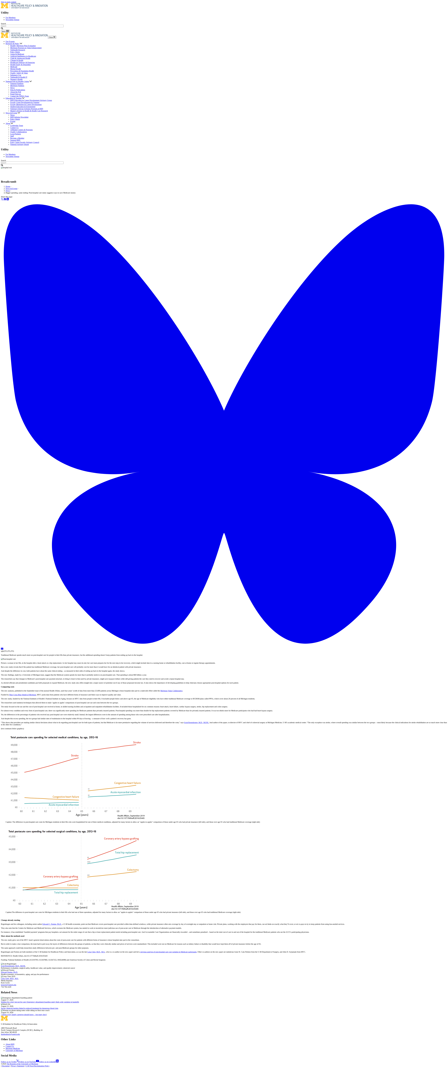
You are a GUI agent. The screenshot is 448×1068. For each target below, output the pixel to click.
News (12, 88)
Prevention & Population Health (22, 71)
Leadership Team (16, 126)
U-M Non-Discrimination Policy (37, 1066)
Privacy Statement (17, 1066)
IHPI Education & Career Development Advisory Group (31, 100)
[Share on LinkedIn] (8, 200)
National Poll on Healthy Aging (17, 81)
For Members (11, 18)
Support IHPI (15, 140)
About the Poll (15, 92)
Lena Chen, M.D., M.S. (96, 952)
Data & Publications (17, 90)
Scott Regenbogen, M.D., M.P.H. (196, 723)
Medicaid (13, 67)
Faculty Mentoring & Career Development (26, 105)
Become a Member (17, 138)
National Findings (16, 84)
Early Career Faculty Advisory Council (24, 142)
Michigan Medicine (13, 1048)
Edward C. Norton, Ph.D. (51, 924)
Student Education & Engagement (22, 107)
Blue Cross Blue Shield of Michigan (22, 695)
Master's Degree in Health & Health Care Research (29, 111)
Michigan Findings (17, 86)
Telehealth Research (17, 50)
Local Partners (15, 134)
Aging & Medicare (17, 54)
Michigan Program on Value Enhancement (26, 48)
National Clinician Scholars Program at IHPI (26, 109)
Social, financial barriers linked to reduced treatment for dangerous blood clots (29, 1008)
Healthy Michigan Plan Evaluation (23, 46)
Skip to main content (8, 2)
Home (8, 186)
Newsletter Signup (12, 20)
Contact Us (14, 128)
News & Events (11, 113)
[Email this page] (2, 649)
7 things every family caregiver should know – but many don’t (24, 1015)
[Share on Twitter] (2, 200)
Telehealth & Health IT (18, 77)
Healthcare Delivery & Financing (22, 63)
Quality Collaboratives (18, 132)
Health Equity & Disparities (20, 65)
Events (12, 121)
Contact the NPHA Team (19, 96)
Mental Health (15, 69)
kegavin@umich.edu (8, 985)
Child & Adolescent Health (20, 58)
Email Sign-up (15, 94)
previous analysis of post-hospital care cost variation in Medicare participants (168, 952)
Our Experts (10, 41)
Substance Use (15, 75)
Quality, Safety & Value (19, 73)
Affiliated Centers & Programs (21, 130)
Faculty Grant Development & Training (24, 102)
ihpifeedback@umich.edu (10, 1034)
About (8, 123)
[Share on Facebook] (5, 200)
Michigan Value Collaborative (171, 691)
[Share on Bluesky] (224, 647)
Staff (12, 136)
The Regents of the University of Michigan (22, 1064)
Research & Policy (12, 44)
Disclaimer (6, 1066)
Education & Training (14, 98)
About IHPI (10, 1044)
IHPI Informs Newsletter (19, 117)
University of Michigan (14, 1051)
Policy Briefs (15, 52)
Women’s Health (16, 79)
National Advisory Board (19, 144)
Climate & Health (16, 60)
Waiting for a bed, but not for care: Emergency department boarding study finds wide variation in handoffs (40, 1002)
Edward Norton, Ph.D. (9, 972)
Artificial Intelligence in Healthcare (23, 56)
